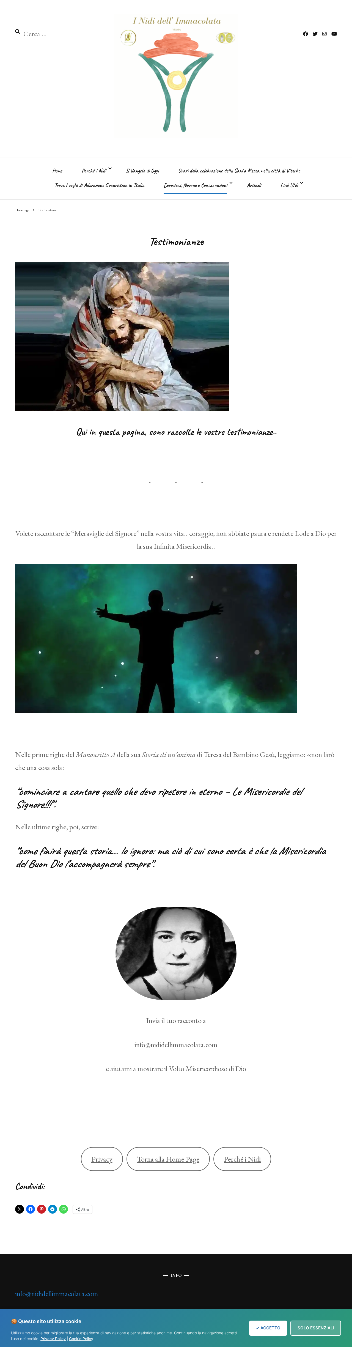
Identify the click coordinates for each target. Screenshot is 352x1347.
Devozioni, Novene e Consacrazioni (195, 185)
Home (57, 170)
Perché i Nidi (94, 170)
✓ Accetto (268, 1327)
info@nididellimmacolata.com (176, 1044)
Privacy (101, 1159)
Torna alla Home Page (168, 1159)
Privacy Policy (53, 1338)
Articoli (254, 185)
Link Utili (289, 185)
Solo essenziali (316, 1327)
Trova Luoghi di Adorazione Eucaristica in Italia (99, 185)
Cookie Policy (81, 1338)
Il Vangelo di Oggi (142, 170)
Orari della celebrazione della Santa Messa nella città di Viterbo (239, 170)
